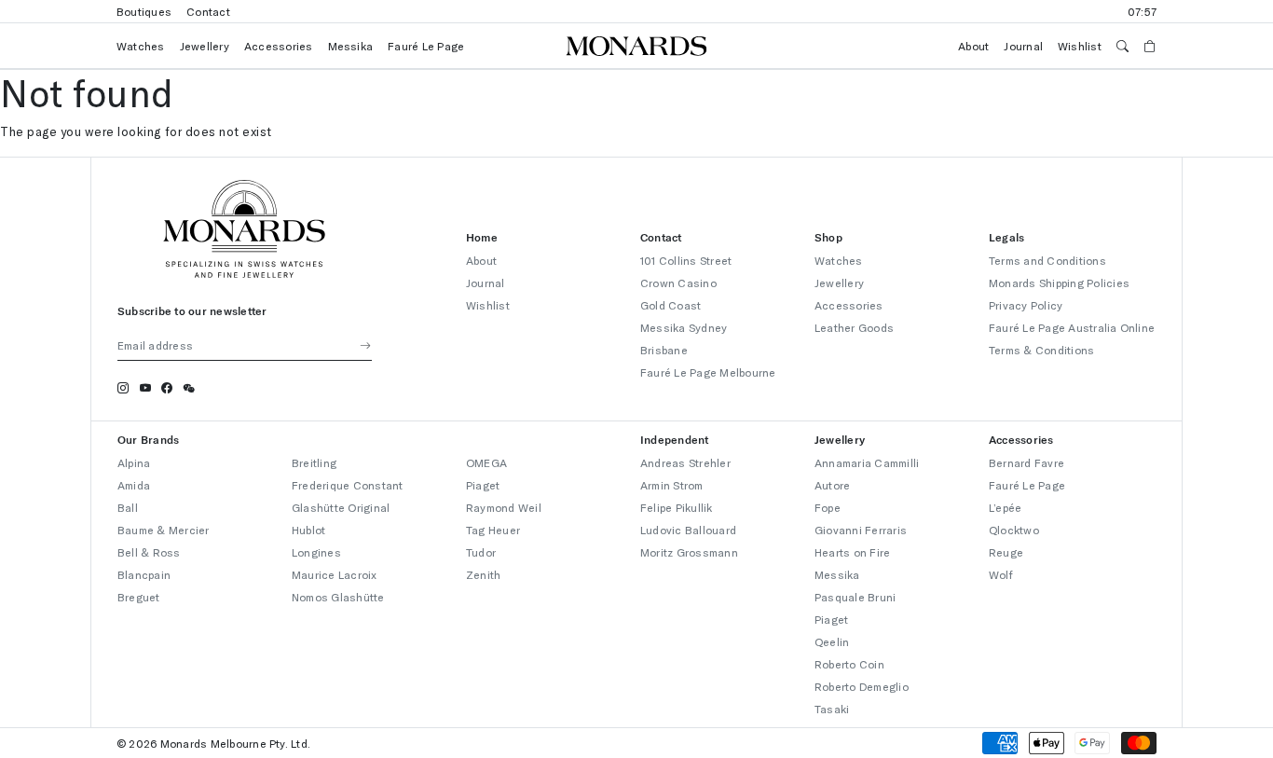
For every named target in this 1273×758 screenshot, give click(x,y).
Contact (208, 11)
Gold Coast (670, 304)
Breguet (138, 596)
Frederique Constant (348, 484)
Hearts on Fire (852, 551)
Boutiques (143, 11)
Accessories (278, 45)
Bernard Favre (1026, 462)
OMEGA (486, 462)
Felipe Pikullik (676, 507)
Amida (133, 484)
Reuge (1006, 551)
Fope (827, 507)
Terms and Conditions (1047, 260)
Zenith (483, 574)
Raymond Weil (503, 507)
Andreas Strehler (685, 462)
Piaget (483, 484)
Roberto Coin (849, 663)
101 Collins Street (686, 260)
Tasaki (831, 708)
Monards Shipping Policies (1059, 282)
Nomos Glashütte (338, 596)
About (973, 45)
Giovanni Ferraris (860, 529)
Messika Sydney (683, 327)
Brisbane (664, 349)
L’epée (1005, 507)
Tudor (481, 551)
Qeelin (831, 641)
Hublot (308, 529)
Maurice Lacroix (334, 574)
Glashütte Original (341, 507)
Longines (316, 551)
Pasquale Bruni (855, 596)
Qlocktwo (1014, 529)
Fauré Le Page (426, 45)
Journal (1023, 45)
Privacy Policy (1025, 304)
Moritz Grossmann (689, 551)
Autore (832, 484)
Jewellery (204, 45)
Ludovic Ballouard (688, 529)
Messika (351, 45)
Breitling (314, 462)
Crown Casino (678, 282)
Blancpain (144, 574)
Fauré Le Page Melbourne (708, 372)
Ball (127, 507)
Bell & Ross (149, 551)
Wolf (1001, 574)
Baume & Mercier (163, 529)
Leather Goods (854, 327)
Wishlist (1080, 45)
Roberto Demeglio (861, 686)
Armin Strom (672, 484)
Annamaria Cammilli (866, 462)
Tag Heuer (493, 529)
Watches (140, 45)
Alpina (133, 462)
